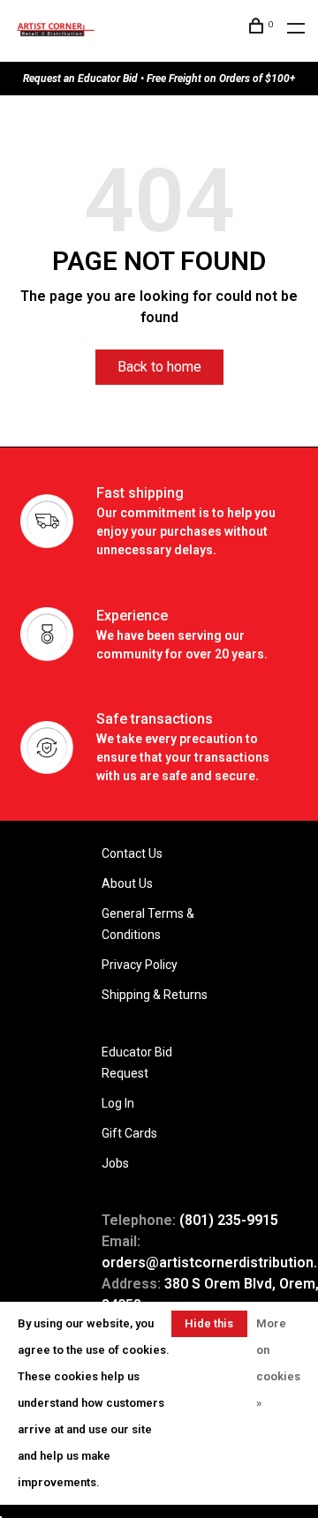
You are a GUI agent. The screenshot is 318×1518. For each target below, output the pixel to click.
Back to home (159, 366)
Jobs (115, 1163)
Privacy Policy (140, 965)
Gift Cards (129, 1133)
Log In (118, 1103)
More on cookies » (278, 1363)
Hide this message (209, 1327)
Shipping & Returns (155, 995)
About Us (127, 883)
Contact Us (132, 853)
